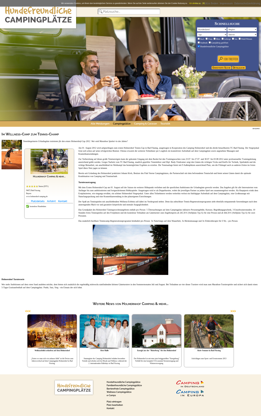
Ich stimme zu (195, 3)
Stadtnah (204, 43)
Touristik (165, 123)
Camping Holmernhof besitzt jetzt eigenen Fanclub (132, 358)
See (235, 39)
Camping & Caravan (145, 123)
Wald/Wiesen (246, 39)
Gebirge (227, 39)
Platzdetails (38, 201)
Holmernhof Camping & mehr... (49, 176)
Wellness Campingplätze (119, 392)
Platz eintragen (114, 401)
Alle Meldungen (100, 123)
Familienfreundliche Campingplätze (124, 385)
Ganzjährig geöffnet (219, 43)
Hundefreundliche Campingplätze (214, 46)
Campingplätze (122, 123)
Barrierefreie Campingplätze (120, 388)
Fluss (210, 39)
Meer (218, 39)
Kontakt (62, 201)
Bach (202, 39)
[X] (203, 3)
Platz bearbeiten (115, 405)
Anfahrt (51, 201)
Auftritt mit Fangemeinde (132, 350)
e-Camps (111, 395)
